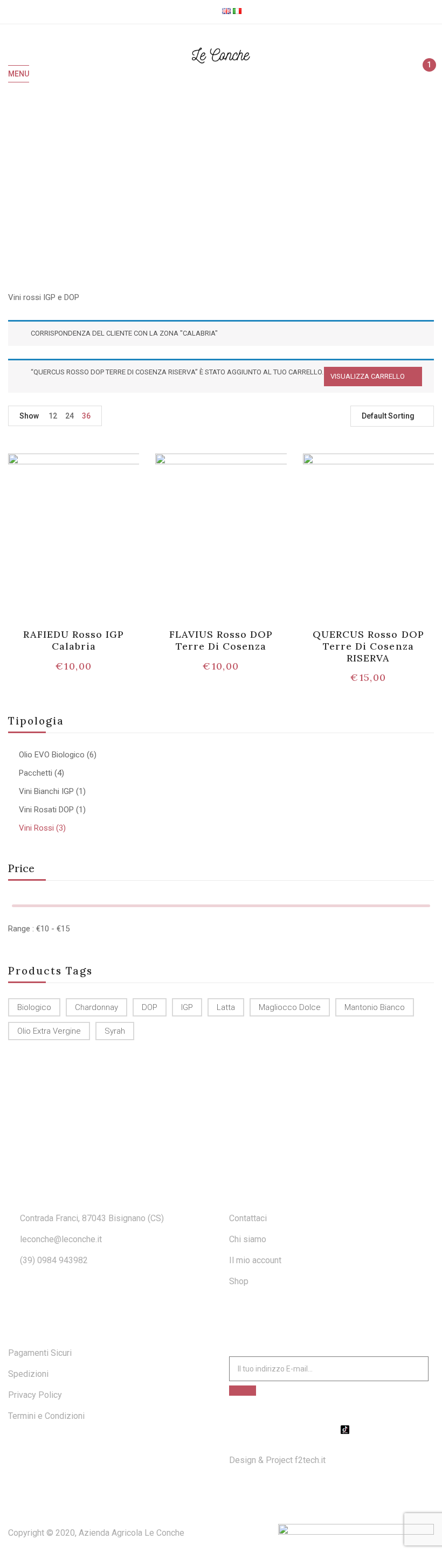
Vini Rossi (36, 828)
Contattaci (248, 1218)
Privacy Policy (35, 1395)
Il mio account (255, 1260)
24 (69, 416)
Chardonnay (96, 1007)
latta (226, 1007)
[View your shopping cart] (424, 74)
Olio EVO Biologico (52, 755)
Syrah (115, 1031)
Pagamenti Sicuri (40, 1353)
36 (86, 416)
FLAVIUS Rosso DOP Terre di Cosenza (221, 640)
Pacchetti (35, 773)
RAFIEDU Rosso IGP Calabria (74, 640)
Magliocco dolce (290, 1007)
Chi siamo (247, 1239)
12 (53, 416)
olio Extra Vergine (49, 1031)
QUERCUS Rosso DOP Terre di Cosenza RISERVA (368, 646)
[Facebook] (318, 1429)
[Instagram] (331, 1429)
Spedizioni (28, 1374)
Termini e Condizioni (46, 1416)
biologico (34, 1007)
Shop (238, 1281)
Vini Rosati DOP (46, 809)
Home (195, 185)
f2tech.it (309, 1460)
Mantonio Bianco (374, 1007)
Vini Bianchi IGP (46, 791)
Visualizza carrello (367, 376)
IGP (187, 1007)
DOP (149, 1007)
